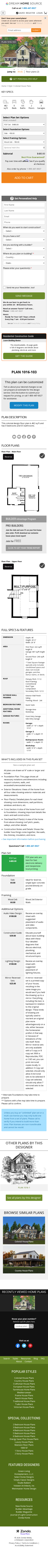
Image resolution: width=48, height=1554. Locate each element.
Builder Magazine (24, 1512)
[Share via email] (14, 437)
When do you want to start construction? (22, 227)
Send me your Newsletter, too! (20, 287)
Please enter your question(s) (17, 268)
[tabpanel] (24, 52)
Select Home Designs (24, 1477)
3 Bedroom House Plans (24, 1427)
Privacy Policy (35, 323)
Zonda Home (24, 1517)
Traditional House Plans (24, 1401)
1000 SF (24, 1448)
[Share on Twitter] (28, 437)
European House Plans (24, 1386)
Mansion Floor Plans (24, 1445)
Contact (28, 1361)
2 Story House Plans (24, 1453)
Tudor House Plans (24, 1404)
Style (10, 86)
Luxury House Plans (24, 1442)
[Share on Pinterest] (33, 437)
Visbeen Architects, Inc (24, 1485)
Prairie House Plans (24, 1395)
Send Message (24, 295)
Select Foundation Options (16, 129)
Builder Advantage (24, 1509)
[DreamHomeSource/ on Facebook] (18, 1346)
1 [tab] (14, 69)
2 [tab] (18, 69)
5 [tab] (30, 69)
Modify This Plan (24, 405)
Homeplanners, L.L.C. (24, 1474)
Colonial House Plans (22, 86)
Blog (36, 1358)
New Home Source (24, 1506)
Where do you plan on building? (18, 253)
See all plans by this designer (24, 1197)
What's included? (9, 120)
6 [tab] (34, 69)
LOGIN (39, 13)
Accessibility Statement (24, 1545)
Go (31, 1326)
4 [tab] (26, 69)
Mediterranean (24, 1392)
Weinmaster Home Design (24, 1488)
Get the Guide (24, 355)
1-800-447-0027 (24, 8)
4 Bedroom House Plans (24, 1430)
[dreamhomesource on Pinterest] (30, 1346)
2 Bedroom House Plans (24, 1424)
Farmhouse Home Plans (24, 1389)
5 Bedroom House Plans (24, 1433)
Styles (15, 1358)
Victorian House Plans (24, 1407)
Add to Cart (24, 178)
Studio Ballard (24, 1482)
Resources (26, 1358)
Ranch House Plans (24, 1398)
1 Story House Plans (24, 1450)
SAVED (22, 13)
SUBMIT (36, 30)
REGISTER (30, 13)
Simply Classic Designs (24, 1480)
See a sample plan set (24, 765)
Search (6, 1358)
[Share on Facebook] (24, 437)
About (19, 1361)
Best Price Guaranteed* (33, 157)
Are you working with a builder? (17, 244)
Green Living (24, 1471)
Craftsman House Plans (24, 1383)
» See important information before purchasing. (23, 839)
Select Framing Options (14, 138)
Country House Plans (24, 1381)
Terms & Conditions (24, 23)
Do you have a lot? (11, 236)
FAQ (43, 1358)
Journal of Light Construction (24, 1514)
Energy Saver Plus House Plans (24, 1439)
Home (3, 86)
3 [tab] (22, 69)
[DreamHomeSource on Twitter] (24, 1346)
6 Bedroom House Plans (24, 1436)
